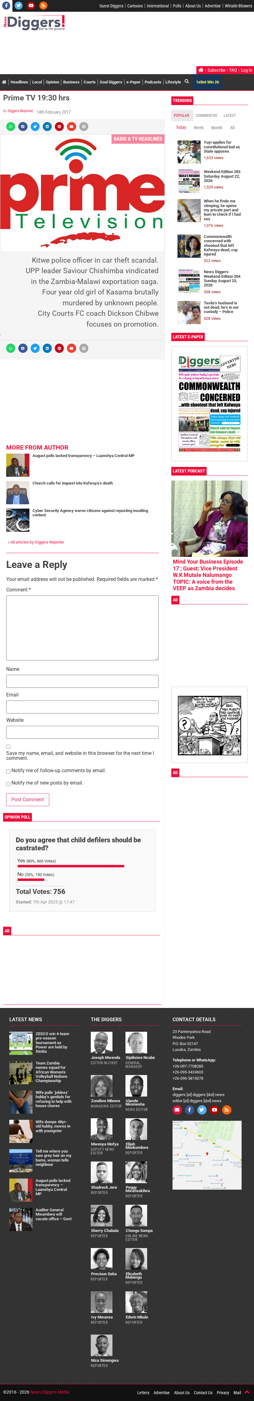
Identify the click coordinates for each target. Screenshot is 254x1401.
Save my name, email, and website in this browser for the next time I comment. (80, 756)
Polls (177, 5)
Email (12, 695)
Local (37, 82)
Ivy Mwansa (102, 1317)
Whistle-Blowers (238, 5)
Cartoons (135, 5)
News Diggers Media (49, 1392)
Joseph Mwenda (105, 1057)
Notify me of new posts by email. (47, 783)
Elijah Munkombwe (136, 1146)
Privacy (223, 1392)
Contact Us (203, 1392)
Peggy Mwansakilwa (137, 1189)
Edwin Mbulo (137, 1317)
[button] (10, 126)
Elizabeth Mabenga (133, 1276)
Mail (237, 1392)
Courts (90, 82)
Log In (246, 70)
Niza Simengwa (105, 1360)
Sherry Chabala (105, 1230)
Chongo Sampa (139, 1230)
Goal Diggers (111, 82)
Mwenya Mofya (105, 1144)
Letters (143, 1392)
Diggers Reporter (20, 111)
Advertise (213, 5)
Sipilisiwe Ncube (140, 1057)
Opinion (52, 82)
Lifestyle (173, 82)
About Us (193, 5)
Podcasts (153, 82)
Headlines (19, 82)
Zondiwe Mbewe (105, 1100)
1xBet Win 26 (207, 82)
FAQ (233, 70)
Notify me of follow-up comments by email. (58, 770)
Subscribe (217, 70)
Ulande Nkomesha (135, 1102)
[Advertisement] (116, 49)
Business (71, 82)
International (158, 5)
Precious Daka (104, 1274)
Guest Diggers (111, 5)
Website (15, 720)
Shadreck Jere (104, 1187)
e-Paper (133, 82)
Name (12, 669)
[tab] (182, 115)
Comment (18, 590)
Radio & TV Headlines (138, 139)
